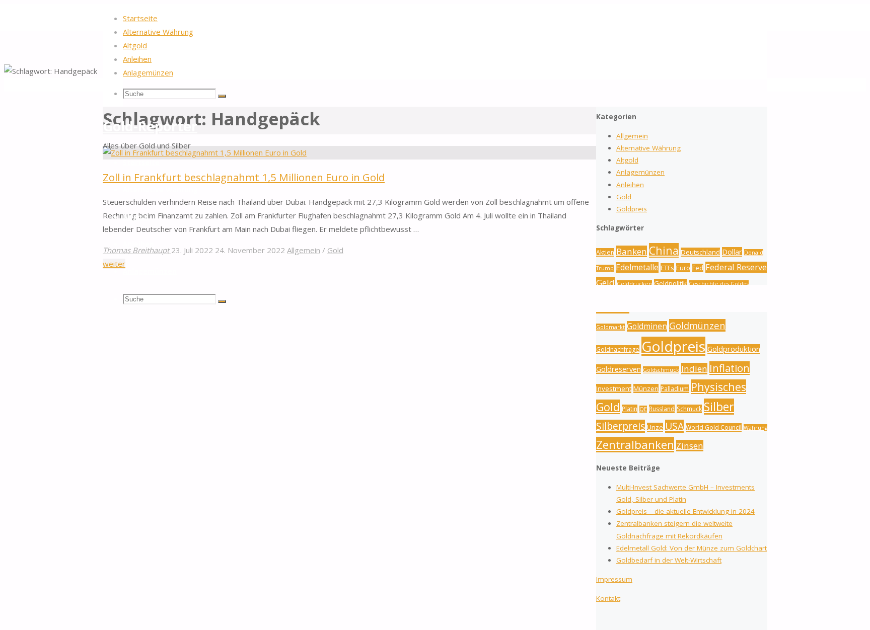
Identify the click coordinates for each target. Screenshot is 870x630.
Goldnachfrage (617, 349)
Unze (655, 427)
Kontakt (608, 598)
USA (674, 426)
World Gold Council (714, 427)
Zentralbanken (635, 444)
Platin (629, 409)
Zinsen (689, 445)
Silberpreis (620, 426)
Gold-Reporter (150, 126)
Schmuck (689, 409)
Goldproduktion (733, 349)
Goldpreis (673, 346)
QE (643, 409)
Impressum (614, 579)
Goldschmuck (661, 369)
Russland (662, 409)
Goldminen (647, 326)
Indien (694, 368)
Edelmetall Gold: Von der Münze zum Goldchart (691, 548)
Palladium (675, 388)
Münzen (646, 388)
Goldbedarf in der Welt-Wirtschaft (668, 560)
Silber (719, 407)
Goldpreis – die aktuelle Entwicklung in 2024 (685, 511)
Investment (613, 388)
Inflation (729, 368)
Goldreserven (618, 369)
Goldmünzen (697, 325)
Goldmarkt (610, 327)
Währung (755, 427)
